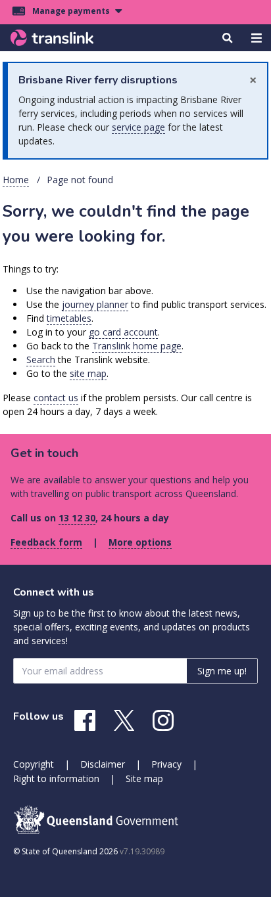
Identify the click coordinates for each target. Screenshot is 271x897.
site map (88, 373)
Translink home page (137, 345)
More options (140, 542)
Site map (144, 778)
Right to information (56, 778)
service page (138, 127)
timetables (69, 318)
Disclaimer (102, 764)
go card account (123, 332)
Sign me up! (222, 671)
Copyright (33, 764)
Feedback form (46, 542)
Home (16, 179)
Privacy (166, 764)
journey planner (95, 304)
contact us (56, 397)
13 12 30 (77, 518)
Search (40, 359)
